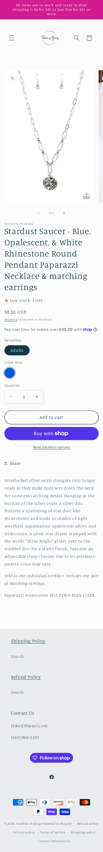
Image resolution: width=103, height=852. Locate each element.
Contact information (54, 841)
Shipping (10, 319)
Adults (17, 350)
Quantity (12, 385)
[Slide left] (39, 213)
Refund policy (88, 824)
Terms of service (52, 832)
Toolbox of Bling (28, 824)
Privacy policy (24, 832)
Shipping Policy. (28, 641)
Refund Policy (26, 677)
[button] (11, 38)
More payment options (51, 447)
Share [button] (15, 463)
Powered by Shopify (57, 824)
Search (17, 656)
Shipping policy (83, 832)
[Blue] (9, 373)
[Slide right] (64, 213)
